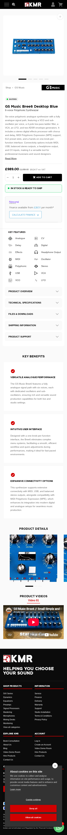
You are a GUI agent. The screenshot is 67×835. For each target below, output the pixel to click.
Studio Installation (42, 712)
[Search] (13, 4)
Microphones (9, 716)
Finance (38, 697)
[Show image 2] (30, 79)
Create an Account (43, 745)
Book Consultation (11, 741)
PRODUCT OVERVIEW (20, 291)
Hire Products (9, 756)
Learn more (15, 789)
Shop (8, 87)
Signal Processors (11, 708)
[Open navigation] (6, 4)
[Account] (53, 4)
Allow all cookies (33, 817)
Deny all (33, 808)
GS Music (20, 87)
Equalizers (8, 701)
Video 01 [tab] (33, 600)
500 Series (8, 693)
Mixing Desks (9, 719)
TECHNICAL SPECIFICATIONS (24, 302)
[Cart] (60, 4)
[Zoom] (60, 16)
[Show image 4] (41, 79)
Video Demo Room (11, 752)
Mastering (7, 712)
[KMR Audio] (33, 4)
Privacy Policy (41, 719)
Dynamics (7, 697)
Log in (37, 741)
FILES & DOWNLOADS (20, 314)
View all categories (11, 727)
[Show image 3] (35, 79)
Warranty (39, 705)
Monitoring (8, 723)
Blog (5, 748)
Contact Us (8, 760)
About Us (7, 745)
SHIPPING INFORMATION (22, 325)
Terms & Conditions (43, 716)
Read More (11, 158)
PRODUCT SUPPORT (19, 336)
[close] (55, 765)
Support (38, 708)
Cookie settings (33, 800)
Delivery (38, 701)
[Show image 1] (22, 79)
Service (38, 693)
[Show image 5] (46, 79)
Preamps (7, 705)
